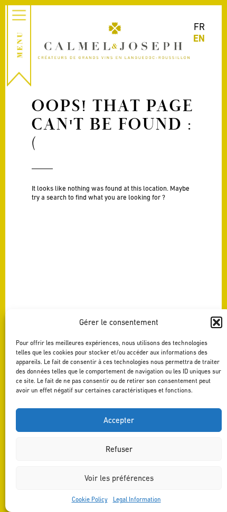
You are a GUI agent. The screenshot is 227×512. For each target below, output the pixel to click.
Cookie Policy (90, 499)
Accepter (118, 420)
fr (199, 26)
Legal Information (137, 499)
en (199, 38)
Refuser (119, 449)
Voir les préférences (119, 478)
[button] (216, 322)
